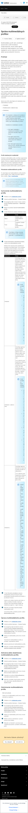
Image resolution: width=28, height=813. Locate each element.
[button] (24, 2)
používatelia (15, 176)
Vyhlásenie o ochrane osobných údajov (9, 796)
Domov (2, 8)
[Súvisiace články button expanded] (26, 755)
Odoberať (15, 26)
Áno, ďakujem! (8, 742)
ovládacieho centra (16, 196)
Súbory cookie (4, 798)
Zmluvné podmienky (6, 794)
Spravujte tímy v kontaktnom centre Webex (12, 760)
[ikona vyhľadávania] (21, 3)
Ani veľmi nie (19, 742)
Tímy (9, 176)
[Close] (26, 801)
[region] (14, 806)
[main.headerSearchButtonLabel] (21, 2)
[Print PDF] (10, 27)
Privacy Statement (13, 807)
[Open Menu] (27, 2)
